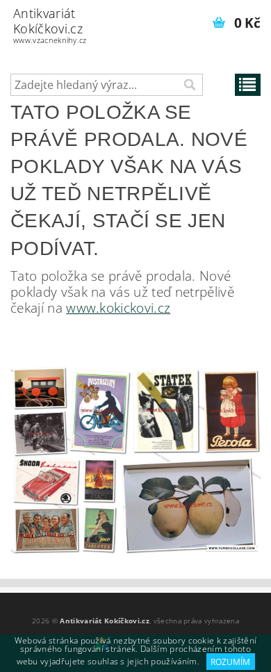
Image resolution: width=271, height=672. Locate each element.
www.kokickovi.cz (118, 307)
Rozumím (230, 662)
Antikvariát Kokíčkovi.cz (50, 25)
